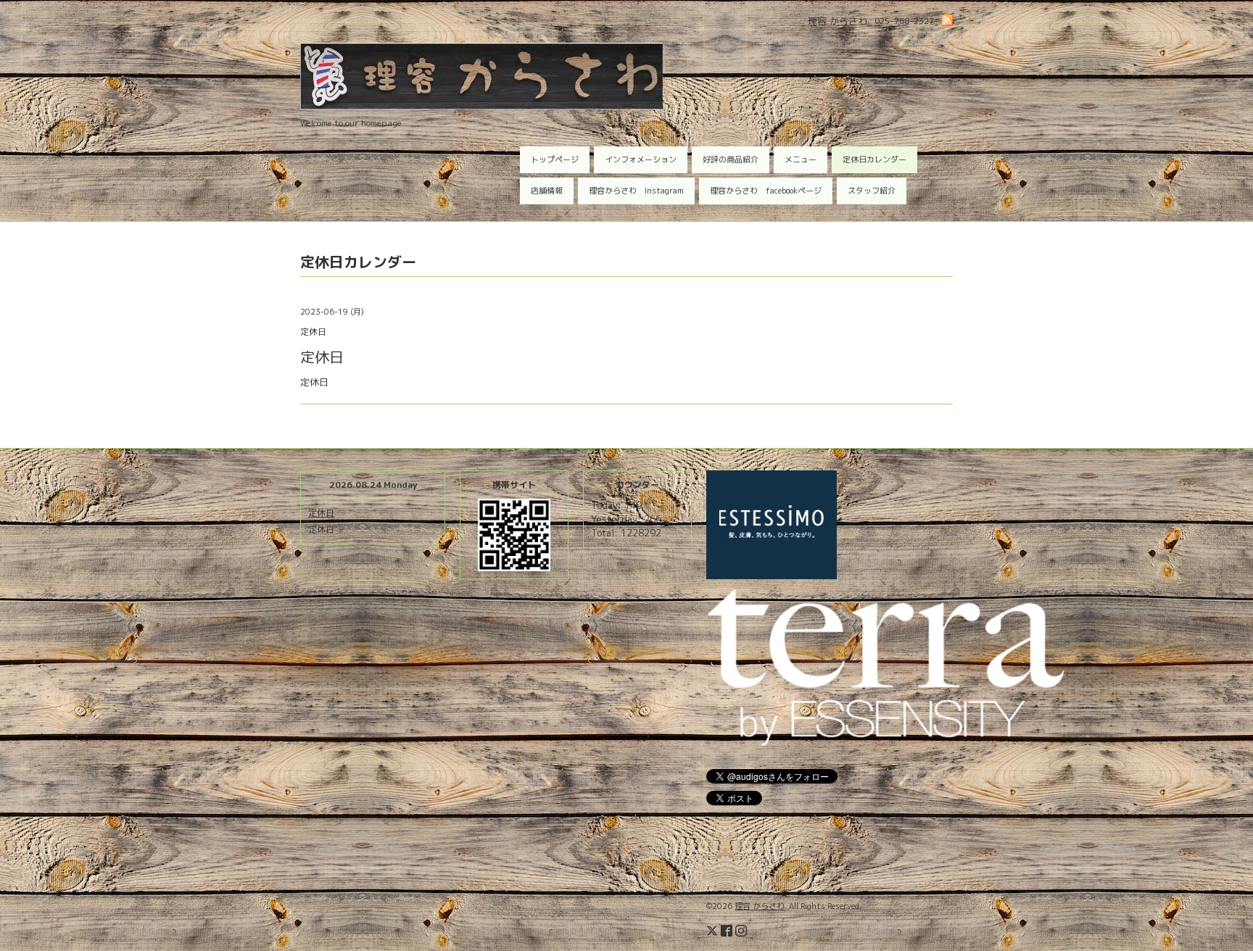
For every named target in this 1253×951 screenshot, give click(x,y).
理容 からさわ (760, 906)
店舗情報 (547, 190)
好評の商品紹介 (730, 159)
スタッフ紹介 (872, 190)
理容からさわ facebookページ (766, 190)
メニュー (800, 159)
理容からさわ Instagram (636, 190)
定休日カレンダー (874, 159)
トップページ (555, 159)
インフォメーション (641, 159)
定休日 (321, 513)
